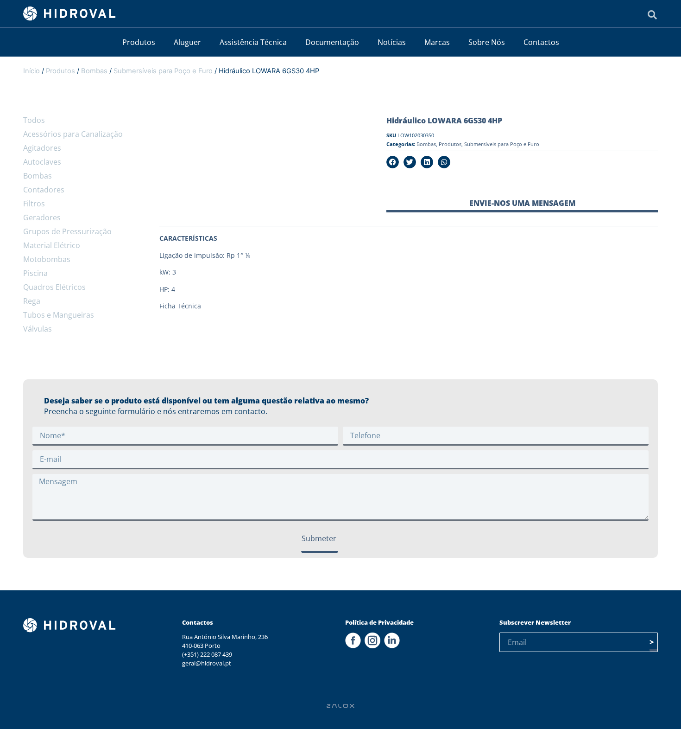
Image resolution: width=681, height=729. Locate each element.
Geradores (42, 217)
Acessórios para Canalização (73, 134)
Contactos (541, 42)
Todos (34, 120)
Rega (31, 301)
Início (31, 71)
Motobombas (46, 259)
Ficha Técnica (180, 305)
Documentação (332, 42)
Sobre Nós (486, 42)
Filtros (34, 203)
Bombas (94, 71)
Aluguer (187, 42)
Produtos (138, 42)
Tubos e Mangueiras (58, 315)
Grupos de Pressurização (67, 231)
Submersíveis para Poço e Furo (163, 71)
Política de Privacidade (379, 622)
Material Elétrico (51, 245)
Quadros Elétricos (54, 287)
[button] (392, 162)
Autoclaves (42, 162)
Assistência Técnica (253, 42)
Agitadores (42, 148)
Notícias (392, 42)
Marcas (437, 42)
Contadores (43, 190)
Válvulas (37, 329)
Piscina (35, 273)
